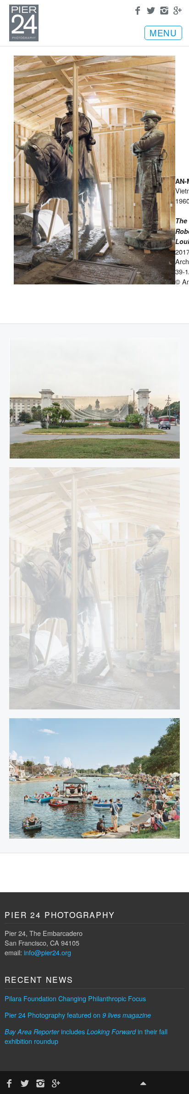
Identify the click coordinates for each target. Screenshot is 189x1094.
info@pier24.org (47, 952)
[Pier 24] (24, 38)
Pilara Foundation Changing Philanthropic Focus (75, 998)
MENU (163, 33)
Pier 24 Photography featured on (78, 1015)
